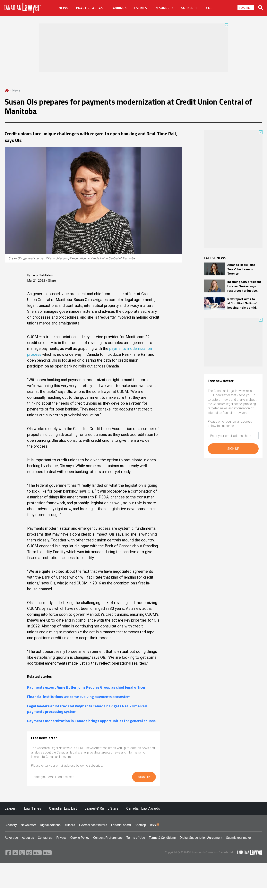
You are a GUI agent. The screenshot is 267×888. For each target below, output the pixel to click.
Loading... (245, 7)
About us (28, 838)
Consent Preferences (108, 838)
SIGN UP (144, 777)
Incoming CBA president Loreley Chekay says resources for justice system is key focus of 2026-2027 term (244, 286)
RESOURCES (164, 8)
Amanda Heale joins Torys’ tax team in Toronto (241, 269)
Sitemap (140, 825)
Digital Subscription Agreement (201, 838)
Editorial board (121, 825)
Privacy (61, 838)
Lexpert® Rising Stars (101, 808)
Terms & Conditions (162, 838)
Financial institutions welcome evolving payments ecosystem (79, 696)
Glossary (11, 825)
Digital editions (50, 825)
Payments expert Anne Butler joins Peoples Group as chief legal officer (86, 687)
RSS (153, 825)
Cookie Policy (79, 838)
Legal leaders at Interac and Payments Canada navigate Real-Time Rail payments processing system (87, 708)
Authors (70, 825)
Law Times (32, 808)
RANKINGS (118, 8)
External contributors (93, 825)
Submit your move (238, 838)
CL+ (209, 8)
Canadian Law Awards (143, 808)
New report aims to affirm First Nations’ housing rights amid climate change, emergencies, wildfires (243, 303)
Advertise (11, 838)
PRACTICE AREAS (89, 8)
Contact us (45, 838)
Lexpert (10, 808)
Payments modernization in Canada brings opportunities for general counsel (92, 721)
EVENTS (140, 8)
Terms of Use (135, 838)
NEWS (63, 8)
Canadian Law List (63, 808)
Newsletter (28, 825)
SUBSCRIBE (189, 8)
